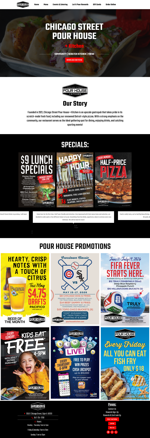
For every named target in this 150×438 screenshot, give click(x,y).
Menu (46, 4)
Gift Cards (97, 4)
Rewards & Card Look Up (112, 415)
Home (36, 4)
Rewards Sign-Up (112, 412)
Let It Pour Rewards (80, 4)
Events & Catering (60, 4)
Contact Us (112, 409)
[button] (73, 235)
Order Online (111, 4)
